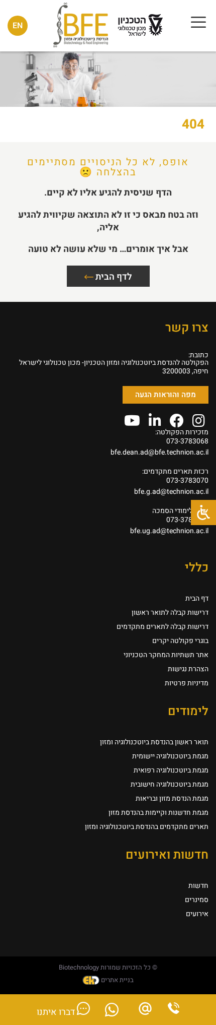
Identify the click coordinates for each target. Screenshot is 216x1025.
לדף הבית (112, 277)
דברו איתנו (57, 1012)
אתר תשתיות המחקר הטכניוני (166, 655)
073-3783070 (187, 480)
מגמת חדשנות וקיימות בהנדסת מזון (158, 812)
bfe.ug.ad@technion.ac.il (169, 531)
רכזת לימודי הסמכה (180, 510)
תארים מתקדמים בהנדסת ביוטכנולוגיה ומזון (146, 826)
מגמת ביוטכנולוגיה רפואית (171, 770)
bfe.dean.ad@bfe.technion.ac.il (159, 452)
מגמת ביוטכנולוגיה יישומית (170, 756)
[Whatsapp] (112, 1012)
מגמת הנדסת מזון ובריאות (172, 798)
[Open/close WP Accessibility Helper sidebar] (203, 512)
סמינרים (196, 899)
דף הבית (196, 598)
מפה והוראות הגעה (165, 394)
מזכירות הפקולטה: (181, 432)
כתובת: (198, 355)
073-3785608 (187, 520)
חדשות (198, 885)
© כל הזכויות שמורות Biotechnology (108, 967)
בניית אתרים (116, 980)
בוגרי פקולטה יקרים (180, 640)
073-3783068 (187, 441)
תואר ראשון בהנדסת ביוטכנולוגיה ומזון (154, 742)
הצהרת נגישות (188, 669)
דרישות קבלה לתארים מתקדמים (162, 626)
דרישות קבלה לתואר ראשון (170, 612)
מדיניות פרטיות (186, 683)
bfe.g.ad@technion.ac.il (171, 491)
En (18, 26)
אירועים (197, 914)
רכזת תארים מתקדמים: (175, 471)
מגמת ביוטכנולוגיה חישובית (169, 784)
